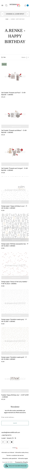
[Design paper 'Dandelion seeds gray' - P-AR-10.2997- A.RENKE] (15, 303)
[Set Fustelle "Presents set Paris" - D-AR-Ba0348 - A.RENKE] (15, 76)
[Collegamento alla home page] (15, 448)
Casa (7, 19)
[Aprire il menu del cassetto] (2, 5)
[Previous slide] (2, 14)
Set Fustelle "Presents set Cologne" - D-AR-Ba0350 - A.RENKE (14, 169)
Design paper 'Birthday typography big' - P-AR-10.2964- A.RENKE (14, 245)
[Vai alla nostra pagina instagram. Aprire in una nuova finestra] (7, 442)
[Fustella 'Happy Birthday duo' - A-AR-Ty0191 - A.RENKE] (15, 379)
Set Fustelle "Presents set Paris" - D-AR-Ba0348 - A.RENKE (13, 93)
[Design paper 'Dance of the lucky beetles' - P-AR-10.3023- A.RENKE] (15, 265)
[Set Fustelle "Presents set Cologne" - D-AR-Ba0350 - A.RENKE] (15, 152)
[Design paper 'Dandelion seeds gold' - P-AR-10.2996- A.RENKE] (15, 341)
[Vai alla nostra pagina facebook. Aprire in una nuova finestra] (3, 442)
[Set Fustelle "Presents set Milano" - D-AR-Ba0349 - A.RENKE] (15, 114)
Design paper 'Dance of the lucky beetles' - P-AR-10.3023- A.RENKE (14, 282)
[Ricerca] (6, 5)
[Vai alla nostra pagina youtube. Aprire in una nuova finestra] (11, 442)
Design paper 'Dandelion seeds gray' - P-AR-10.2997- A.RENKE (14, 320)
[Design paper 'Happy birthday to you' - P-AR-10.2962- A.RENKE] (15, 190)
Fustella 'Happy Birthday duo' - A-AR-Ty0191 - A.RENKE (15, 396)
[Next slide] (27, 14)
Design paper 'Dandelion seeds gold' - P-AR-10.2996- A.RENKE (14, 358)
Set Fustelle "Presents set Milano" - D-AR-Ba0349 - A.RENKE (14, 131)
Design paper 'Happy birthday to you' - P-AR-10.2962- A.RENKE (14, 207)
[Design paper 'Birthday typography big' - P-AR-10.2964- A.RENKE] (15, 227)
